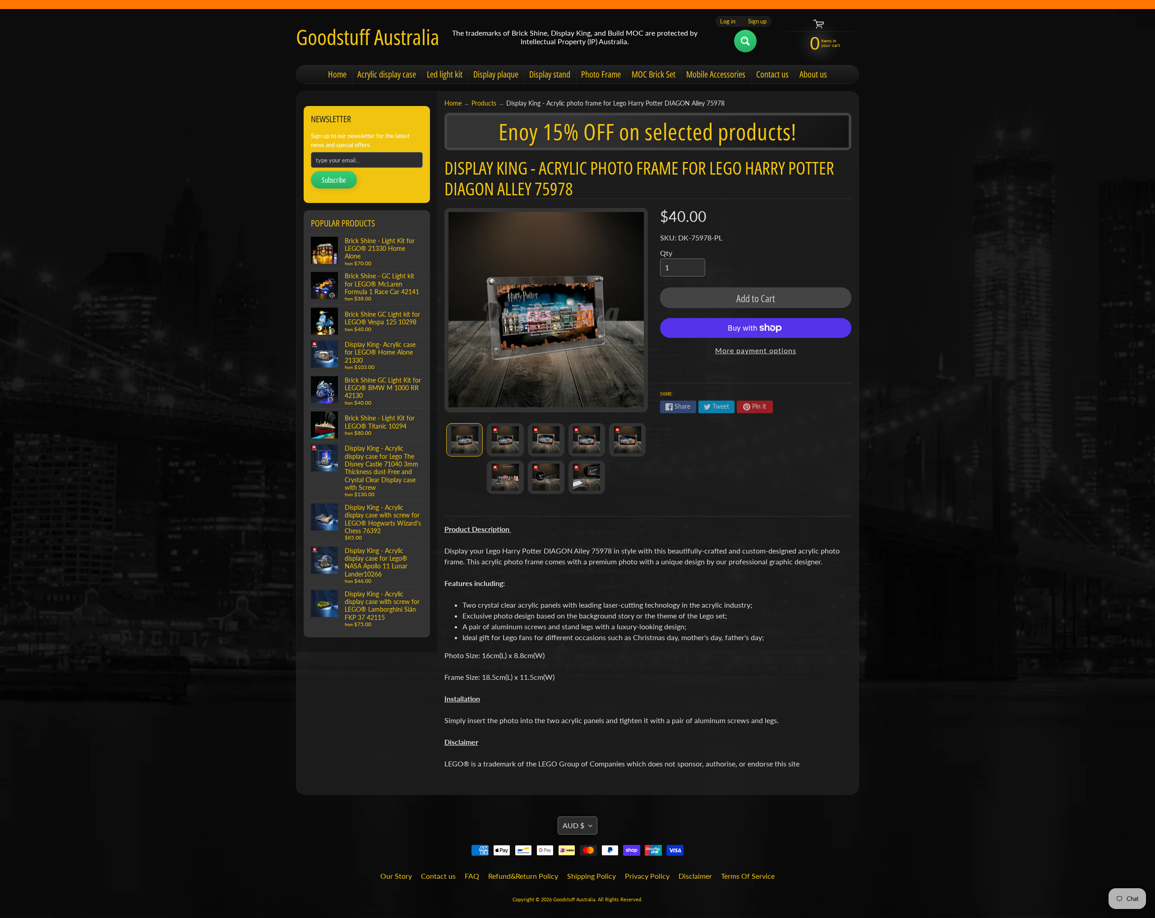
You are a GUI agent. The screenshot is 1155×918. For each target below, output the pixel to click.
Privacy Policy (647, 876)
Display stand (549, 74)
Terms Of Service (748, 876)
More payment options (755, 350)
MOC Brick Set (653, 74)
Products (483, 103)
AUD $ (573, 825)
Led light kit (444, 74)
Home (337, 74)
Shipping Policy (591, 876)
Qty (666, 253)
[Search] (745, 41)
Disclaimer (695, 876)
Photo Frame (601, 74)
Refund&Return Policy (523, 876)
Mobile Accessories (715, 74)
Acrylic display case (386, 74)
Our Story (396, 876)
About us (813, 74)
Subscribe (334, 180)
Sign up (757, 21)
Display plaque (495, 74)
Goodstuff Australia (367, 37)
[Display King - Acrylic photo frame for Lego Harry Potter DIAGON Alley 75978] (464, 440)
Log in (727, 21)
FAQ (472, 876)
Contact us (772, 74)
